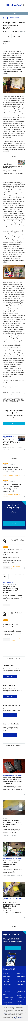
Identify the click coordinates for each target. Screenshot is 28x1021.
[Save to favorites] (14, 36)
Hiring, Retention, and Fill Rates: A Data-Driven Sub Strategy (12, 552)
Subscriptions (6, 994)
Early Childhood (8, 582)
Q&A (4, 899)
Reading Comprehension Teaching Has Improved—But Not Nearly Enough (13, 165)
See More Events (14, 650)
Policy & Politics (16, 9)
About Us (5, 973)
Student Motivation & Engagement (15, 393)
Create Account (14, 948)
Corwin (14, 640)
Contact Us (20, 973)
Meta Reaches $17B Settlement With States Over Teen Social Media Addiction (12, 442)
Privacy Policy (7, 1013)
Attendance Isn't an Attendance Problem (11, 626)
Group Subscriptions (8, 999)
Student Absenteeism (15, 620)
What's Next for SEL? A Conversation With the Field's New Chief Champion (11, 905)
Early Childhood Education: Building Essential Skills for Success (10, 590)
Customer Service (21, 981)
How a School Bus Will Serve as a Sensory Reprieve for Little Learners (11, 864)
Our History (6, 979)
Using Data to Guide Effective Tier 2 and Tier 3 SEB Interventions (12, 469)
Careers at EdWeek (8, 987)
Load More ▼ (14, 926)
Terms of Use (17, 1017)
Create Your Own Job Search (13, 745)
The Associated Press (8, 447)
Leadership (8, 9)
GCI (8, 380)
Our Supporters (7, 984)
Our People (6, 981)
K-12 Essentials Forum (9, 584)
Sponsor (12, 464)
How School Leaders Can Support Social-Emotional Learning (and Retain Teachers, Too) (12, 487)
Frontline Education (17, 568)
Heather (12, 380)
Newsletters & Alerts (8, 997)
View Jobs (9, 676)
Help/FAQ (19, 979)
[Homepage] (14, 5)
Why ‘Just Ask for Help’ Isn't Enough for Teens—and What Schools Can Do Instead (12, 823)
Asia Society (20, 380)
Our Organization (7, 976)
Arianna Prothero (7, 917)
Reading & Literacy (8, 160)
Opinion (7, 20)
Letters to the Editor (22, 976)
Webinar (12, 547)
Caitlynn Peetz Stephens (9, 875)
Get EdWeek (6, 991)
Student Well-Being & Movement (11, 18)
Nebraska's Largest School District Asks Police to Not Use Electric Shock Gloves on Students (12, 780)
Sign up (14, 523)
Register (6, 567)
